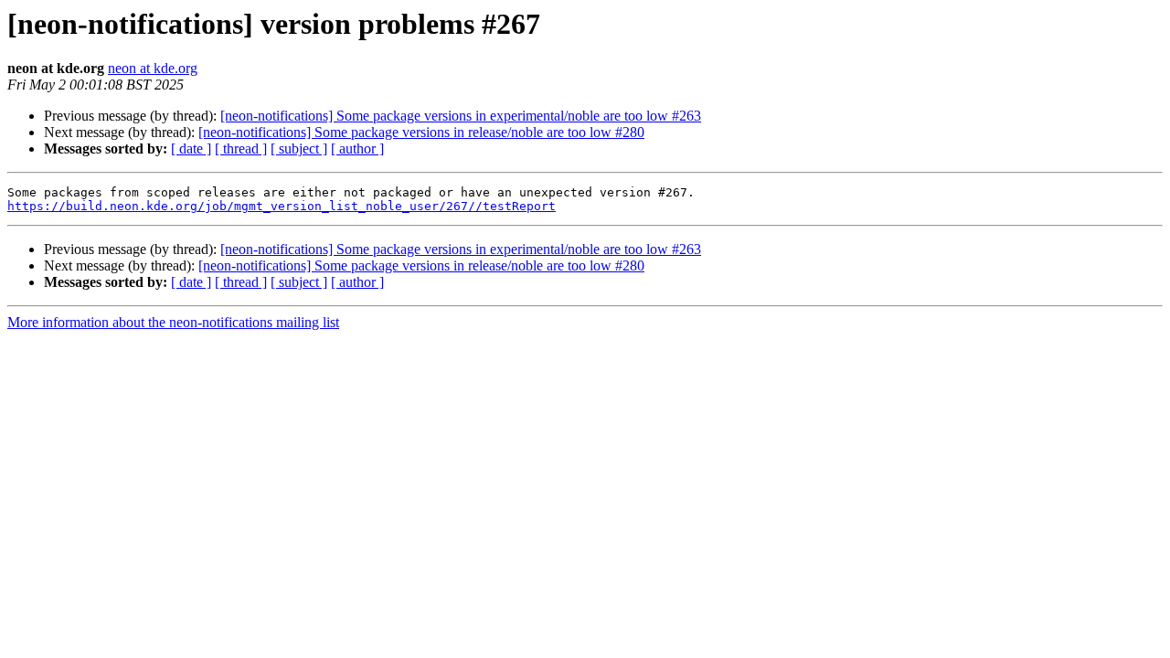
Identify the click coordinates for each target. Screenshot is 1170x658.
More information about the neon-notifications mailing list (173, 322)
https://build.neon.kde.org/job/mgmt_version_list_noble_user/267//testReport (281, 206)
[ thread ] (241, 148)
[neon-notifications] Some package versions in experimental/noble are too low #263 (460, 115)
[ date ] (191, 148)
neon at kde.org (152, 68)
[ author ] (357, 148)
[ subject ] (299, 148)
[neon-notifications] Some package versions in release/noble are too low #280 (421, 132)
